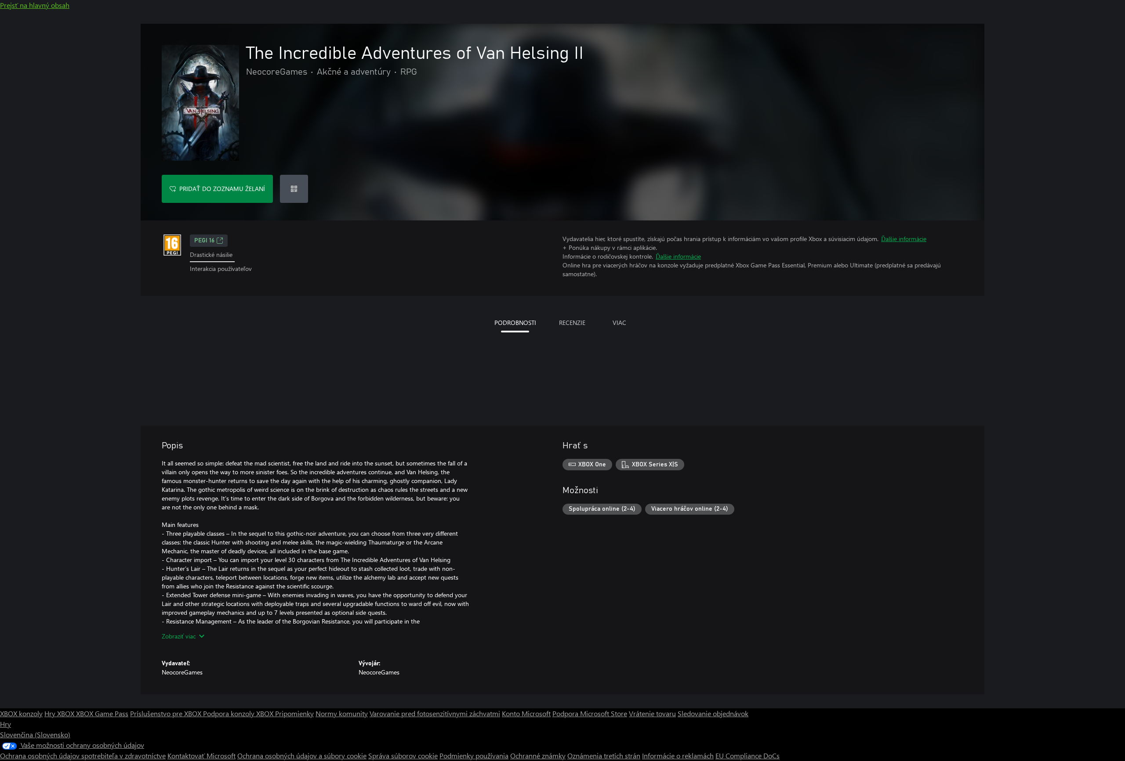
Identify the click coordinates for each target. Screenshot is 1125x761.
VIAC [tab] (619, 322)
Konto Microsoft (526, 713)
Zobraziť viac (179, 636)
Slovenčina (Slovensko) (35, 734)
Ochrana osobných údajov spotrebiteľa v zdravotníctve (83, 755)
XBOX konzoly (21, 713)
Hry (5, 724)
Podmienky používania (473, 755)
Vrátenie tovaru (652, 713)
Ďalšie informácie (903, 238)
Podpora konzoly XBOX (239, 713)
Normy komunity (342, 713)
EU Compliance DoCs (747, 755)
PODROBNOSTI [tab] (515, 322)
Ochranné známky (538, 755)
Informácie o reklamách (678, 755)
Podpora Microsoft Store (589, 713)
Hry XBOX (60, 713)
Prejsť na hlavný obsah (34, 5)
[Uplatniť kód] (294, 189)
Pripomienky (294, 713)
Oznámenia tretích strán (603, 755)
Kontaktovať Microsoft (201, 755)
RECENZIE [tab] (572, 322)
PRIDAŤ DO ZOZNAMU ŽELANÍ (222, 188)
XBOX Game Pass (102, 713)
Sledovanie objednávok (713, 713)
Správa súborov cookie (403, 755)
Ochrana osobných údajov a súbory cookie (302, 755)
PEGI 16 (204, 241)
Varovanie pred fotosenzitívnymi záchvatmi (435, 713)
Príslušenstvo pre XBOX (166, 713)
